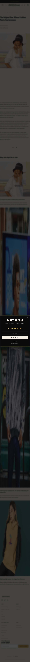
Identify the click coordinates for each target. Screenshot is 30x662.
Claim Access (15, 337)
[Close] (28, 318)
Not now (15, 341)
